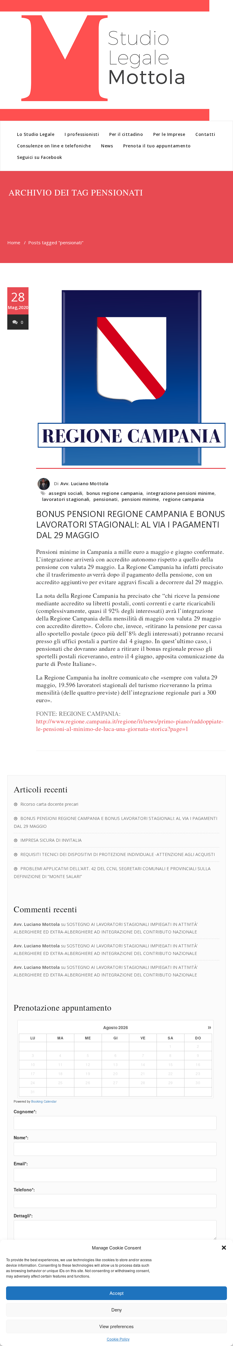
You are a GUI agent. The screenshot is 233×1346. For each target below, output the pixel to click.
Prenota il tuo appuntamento (157, 146)
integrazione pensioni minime (180, 493)
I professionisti (82, 134)
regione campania (183, 499)
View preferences (116, 1326)
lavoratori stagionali (65, 499)
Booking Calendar (43, 1101)
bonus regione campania (114, 493)
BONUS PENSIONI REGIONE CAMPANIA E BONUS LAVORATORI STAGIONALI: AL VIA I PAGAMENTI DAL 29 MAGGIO (130, 524)
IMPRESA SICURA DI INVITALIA (51, 840)
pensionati (105, 499)
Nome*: (21, 1137)
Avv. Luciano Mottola (84, 483)
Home (13, 242)
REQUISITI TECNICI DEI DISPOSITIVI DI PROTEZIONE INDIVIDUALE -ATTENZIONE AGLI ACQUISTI (117, 854)
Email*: (21, 1163)
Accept (116, 1293)
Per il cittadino (126, 134)
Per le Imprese (169, 134)
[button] (224, 1248)
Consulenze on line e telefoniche (54, 146)
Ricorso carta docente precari (49, 804)
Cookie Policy (118, 1338)
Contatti (205, 134)
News (107, 146)
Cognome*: (25, 1111)
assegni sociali (65, 493)
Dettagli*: (23, 1216)
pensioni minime (140, 499)
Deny (116, 1309)
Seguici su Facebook (39, 157)
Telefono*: (24, 1189)
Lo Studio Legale (35, 134)
